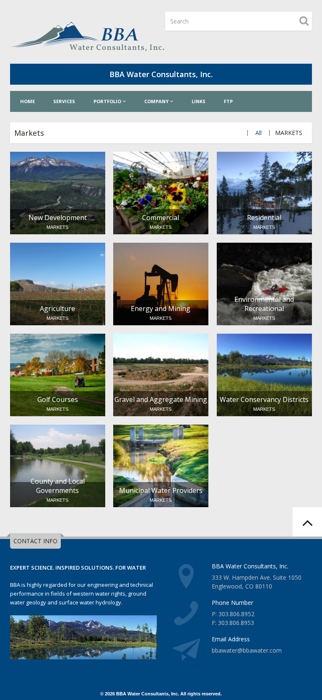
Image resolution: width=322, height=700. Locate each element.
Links (198, 101)
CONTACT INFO (35, 541)
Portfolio (107, 101)
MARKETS (288, 133)
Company (157, 101)
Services (64, 101)
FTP (228, 101)
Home (27, 101)
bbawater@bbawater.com (247, 650)
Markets (29, 133)
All (258, 133)
